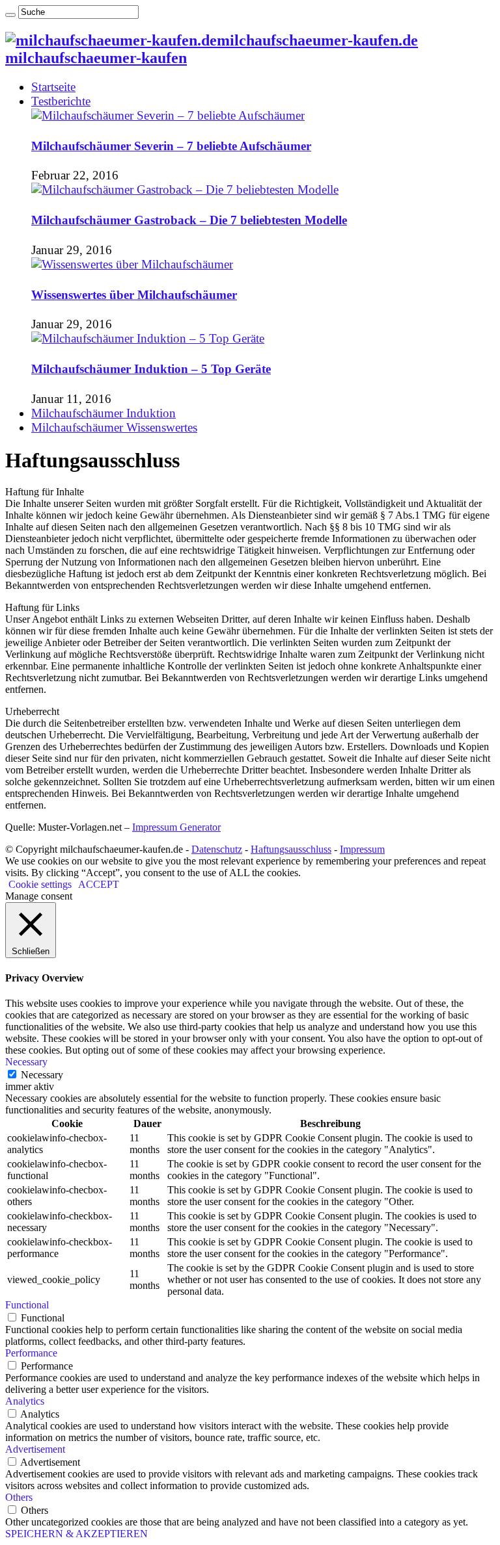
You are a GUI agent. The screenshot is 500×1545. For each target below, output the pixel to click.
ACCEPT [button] (98, 884)
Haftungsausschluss (291, 849)
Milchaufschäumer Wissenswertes (114, 427)
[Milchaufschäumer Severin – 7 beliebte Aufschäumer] (168, 115)
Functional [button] (27, 1304)
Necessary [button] (26, 1061)
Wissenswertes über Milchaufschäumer (134, 295)
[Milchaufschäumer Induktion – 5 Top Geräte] (147, 338)
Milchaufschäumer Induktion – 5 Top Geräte (151, 369)
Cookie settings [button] (40, 884)
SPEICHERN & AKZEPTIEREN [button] (76, 1533)
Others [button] (19, 1497)
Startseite (53, 87)
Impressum (362, 849)
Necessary (42, 1074)
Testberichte (60, 101)
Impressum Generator (176, 827)
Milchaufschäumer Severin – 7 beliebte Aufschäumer (171, 146)
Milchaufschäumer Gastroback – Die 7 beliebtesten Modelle (189, 220)
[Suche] (10, 15)
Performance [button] (31, 1352)
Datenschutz (216, 849)
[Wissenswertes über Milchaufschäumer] (132, 264)
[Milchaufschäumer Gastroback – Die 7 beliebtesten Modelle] (185, 189)
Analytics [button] (24, 1401)
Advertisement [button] (35, 1449)
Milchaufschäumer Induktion (103, 413)
